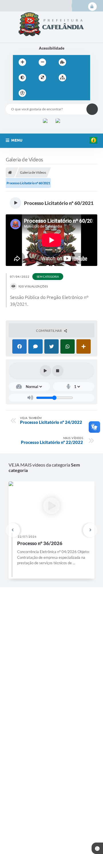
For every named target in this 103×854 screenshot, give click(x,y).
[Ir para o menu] (51, 93)
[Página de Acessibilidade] (22, 93)
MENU (16, 140)
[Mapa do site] (62, 77)
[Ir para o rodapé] (76, 93)
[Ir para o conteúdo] (38, 93)
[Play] (45, 371)
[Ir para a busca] (64, 93)
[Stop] (58, 371)
